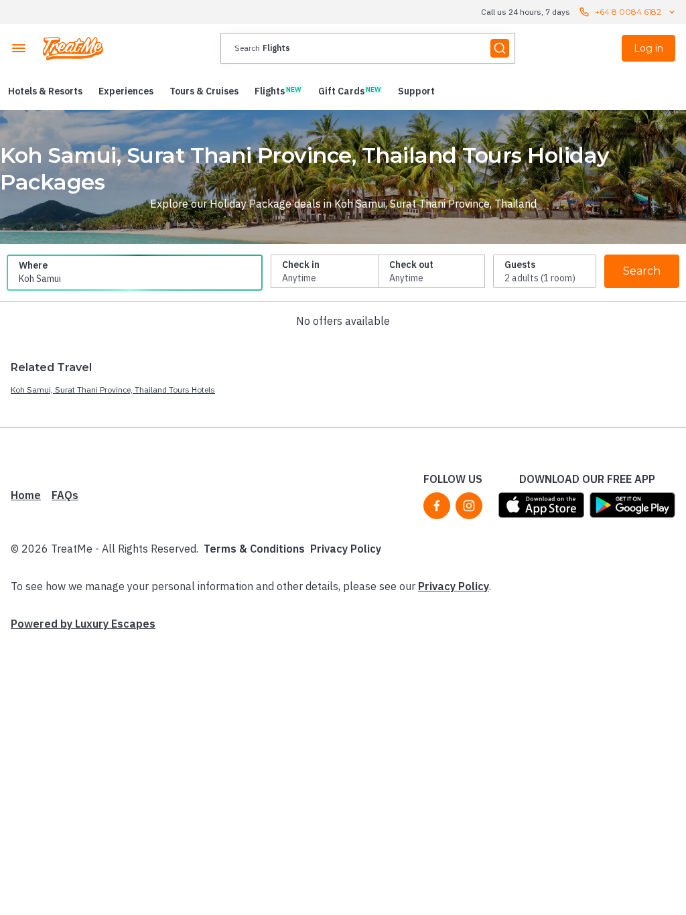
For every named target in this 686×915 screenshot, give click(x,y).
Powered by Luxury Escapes (83, 623)
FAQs (65, 495)
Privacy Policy (345, 548)
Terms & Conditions (254, 548)
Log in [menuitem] (648, 48)
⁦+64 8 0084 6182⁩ (628, 12)
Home (26, 495)
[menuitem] (45, 91)
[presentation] (367, 48)
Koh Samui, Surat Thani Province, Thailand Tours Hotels (113, 389)
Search (642, 271)
